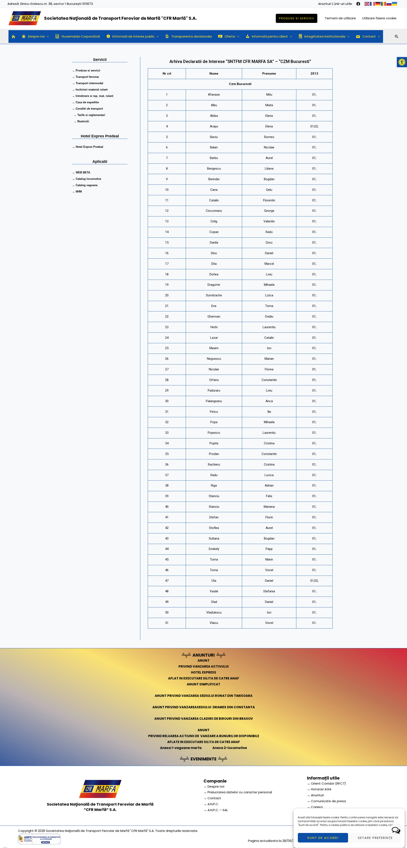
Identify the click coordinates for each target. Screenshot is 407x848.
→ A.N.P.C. (211, 804)
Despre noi (36, 36)
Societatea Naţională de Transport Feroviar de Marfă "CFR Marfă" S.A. (120, 18)
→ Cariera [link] (315, 807)
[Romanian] (383, 3)
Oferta (229, 36)
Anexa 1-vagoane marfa (181, 748)
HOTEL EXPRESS (203, 672)
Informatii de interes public (133, 36)
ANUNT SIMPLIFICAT (203, 684)
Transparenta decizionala (191, 36)
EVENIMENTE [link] (203, 759)
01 (314, 94)
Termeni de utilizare (340, 18)
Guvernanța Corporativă (80, 36)
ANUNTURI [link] (203, 655)
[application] (47, 36)
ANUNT (203, 660)
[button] (402, 62)
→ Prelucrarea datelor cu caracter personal (238, 792)
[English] (367, 3)
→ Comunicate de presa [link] (326, 801)
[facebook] (358, 4)
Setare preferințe (375, 837)
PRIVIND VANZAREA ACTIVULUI (203, 666)
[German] (378, 3)
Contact (369, 36)
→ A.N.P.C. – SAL (216, 810)
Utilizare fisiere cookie (379, 18)
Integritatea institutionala (324, 36)
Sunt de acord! (323, 837)
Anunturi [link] (324, 3)
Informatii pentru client (270, 36)
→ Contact (212, 798)
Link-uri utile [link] (343, 3)
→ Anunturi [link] (315, 795)
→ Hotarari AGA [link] (319, 789)
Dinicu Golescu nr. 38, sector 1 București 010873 (56, 3)
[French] (372, 3)
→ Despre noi (214, 786)
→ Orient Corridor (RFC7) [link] (326, 783)
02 (316, 126)
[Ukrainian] (394, 3)
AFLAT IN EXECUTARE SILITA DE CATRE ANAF (203, 678)
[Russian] (389, 3)
